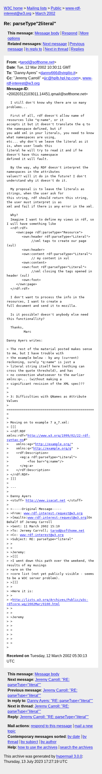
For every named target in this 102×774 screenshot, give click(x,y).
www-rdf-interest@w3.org (42, 535)
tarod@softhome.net (37, 62)
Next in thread (56, 49)
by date (74, 737)
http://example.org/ (53, 444)
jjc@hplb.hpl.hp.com (61, 78)
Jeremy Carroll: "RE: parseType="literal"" (54, 717)
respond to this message (51, 726)
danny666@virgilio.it (58, 73)
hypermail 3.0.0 (69, 756)
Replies (77, 49)
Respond (69, 33)
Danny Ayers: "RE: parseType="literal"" (60, 701)
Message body (47, 33)
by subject (29, 742)
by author (48, 742)
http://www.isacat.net (45, 500)
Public (56, 8)
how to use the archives (37, 747)
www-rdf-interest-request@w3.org (53, 513)
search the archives (76, 747)
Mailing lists (37, 8)
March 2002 (45, 13)
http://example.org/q (52, 448)
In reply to (34, 49)
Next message (55, 44)
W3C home (13, 8)
